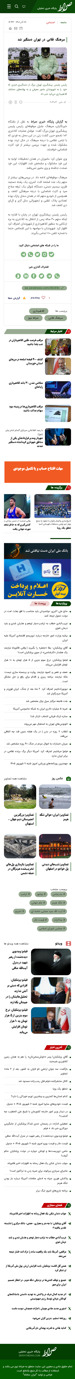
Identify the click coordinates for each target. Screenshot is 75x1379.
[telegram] (49, 276)
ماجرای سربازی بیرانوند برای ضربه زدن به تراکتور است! (39, 1171)
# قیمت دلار (40, 920)
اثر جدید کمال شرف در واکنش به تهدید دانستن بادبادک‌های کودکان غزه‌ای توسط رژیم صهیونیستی (37, 1296)
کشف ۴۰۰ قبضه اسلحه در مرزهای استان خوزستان (26, 361)
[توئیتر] (37, 254)
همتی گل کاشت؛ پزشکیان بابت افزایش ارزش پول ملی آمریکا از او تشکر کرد (36, 1268)
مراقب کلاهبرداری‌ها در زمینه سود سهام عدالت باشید (26, 409)
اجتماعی (50, 22)
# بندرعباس (59, 894)
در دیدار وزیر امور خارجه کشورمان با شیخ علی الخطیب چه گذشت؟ (36, 1113)
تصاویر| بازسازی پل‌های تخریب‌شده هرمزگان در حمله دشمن (20, 869)
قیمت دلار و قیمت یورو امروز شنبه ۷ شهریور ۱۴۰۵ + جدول (37, 1143)
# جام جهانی (38, 903)
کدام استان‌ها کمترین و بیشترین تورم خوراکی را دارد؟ (39, 1096)
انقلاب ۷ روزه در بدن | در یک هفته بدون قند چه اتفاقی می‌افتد (36, 733)
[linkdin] (26, 276)
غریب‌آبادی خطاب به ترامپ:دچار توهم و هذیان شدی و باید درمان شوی (36, 625)
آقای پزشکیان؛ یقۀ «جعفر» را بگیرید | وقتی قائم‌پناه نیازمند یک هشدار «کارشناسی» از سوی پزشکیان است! (36, 650)
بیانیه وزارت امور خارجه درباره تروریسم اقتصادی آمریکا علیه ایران (36, 638)
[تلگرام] (23, 254)
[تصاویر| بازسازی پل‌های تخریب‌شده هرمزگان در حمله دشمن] (20, 846)
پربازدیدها (61, 603)
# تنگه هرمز (58, 903)
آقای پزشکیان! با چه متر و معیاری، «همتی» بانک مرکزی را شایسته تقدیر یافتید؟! (35, 1226)
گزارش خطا (14, 298)
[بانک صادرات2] (37, 570)
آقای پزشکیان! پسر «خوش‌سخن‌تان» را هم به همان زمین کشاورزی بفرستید (36, 1059)
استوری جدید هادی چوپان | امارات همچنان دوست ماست (39, 1308)
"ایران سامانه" (30, 1375)
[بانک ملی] (37, 551)
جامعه (63, 22)
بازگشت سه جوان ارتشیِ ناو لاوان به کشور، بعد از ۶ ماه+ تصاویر (36, 1071)
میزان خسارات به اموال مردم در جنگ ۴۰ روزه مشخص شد (37, 744)
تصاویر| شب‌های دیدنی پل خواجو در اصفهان (55, 866)
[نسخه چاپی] (10, 28)
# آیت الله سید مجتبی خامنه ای (48, 911)
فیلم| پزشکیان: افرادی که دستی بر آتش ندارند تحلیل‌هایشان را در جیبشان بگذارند (16, 991)
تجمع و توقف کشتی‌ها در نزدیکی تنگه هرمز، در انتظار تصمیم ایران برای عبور (37, 1282)
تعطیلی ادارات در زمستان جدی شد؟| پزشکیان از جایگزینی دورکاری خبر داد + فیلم (36, 1126)
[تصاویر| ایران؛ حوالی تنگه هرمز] (55, 796)
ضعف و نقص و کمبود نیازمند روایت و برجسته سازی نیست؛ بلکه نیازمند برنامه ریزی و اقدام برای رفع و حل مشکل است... (36, 677)
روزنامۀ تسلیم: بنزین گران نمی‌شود (49, 1318)
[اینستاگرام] (44, 254)
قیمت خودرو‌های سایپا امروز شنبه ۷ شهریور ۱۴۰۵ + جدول (37, 1104)
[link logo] (37, 1352)
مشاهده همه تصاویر (15, 778)
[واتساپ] (30, 254)
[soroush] (18, 276)
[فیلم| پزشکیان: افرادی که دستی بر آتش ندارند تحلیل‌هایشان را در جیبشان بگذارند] (51, 990)
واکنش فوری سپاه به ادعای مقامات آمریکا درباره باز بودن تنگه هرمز (36, 1180)
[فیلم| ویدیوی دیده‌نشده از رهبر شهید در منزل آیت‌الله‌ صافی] (51, 962)
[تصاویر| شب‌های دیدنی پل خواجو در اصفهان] (55, 846)
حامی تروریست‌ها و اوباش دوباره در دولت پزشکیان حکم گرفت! (36, 1153)
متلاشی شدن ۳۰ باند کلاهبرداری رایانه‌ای (26, 385)
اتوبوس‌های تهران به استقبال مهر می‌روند (46, 724)
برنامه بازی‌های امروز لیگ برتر (52, 1191)
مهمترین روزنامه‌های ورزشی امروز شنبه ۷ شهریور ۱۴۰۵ (39, 763)
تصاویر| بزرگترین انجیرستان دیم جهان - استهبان (21, 819)
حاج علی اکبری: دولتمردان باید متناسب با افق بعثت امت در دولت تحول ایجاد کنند (36, 613)
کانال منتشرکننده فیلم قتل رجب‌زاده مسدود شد (43, 1081)
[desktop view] (23, 7)
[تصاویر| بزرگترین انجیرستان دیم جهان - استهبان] (20, 796)
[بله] (51, 254)
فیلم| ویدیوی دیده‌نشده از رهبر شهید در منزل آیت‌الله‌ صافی (18, 959)
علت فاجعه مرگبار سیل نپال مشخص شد (47, 701)
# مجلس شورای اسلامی (52, 928)
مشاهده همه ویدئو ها (16, 943)
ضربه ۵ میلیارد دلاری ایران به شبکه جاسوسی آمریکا (40, 709)
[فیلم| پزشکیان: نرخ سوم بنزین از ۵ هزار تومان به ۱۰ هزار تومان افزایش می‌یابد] (51, 1020)
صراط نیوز (33, 318)
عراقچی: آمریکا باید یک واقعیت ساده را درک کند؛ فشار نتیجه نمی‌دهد (37, 1254)
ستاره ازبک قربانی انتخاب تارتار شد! (49, 716)
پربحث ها (40, 603)
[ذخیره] (21, 28)
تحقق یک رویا (64, 528)
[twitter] (41, 276)
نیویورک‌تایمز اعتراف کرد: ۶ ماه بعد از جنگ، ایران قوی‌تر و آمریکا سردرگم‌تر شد (36, 691)
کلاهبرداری (38, 311)
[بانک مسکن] (37, 472)
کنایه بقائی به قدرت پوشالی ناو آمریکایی (46, 1328)
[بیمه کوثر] (37, 590)
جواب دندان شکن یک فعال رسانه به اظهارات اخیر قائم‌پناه (38, 1163)
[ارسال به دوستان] (15, 28)
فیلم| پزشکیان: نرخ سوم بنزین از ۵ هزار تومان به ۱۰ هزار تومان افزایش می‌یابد (36, 662)
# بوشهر (41, 894)
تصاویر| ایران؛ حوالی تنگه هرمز (54, 817)
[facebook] (34, 276)
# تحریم (19, 911)
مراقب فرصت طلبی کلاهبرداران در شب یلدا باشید (26, 342)
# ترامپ (25, 894)
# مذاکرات (59, 920)
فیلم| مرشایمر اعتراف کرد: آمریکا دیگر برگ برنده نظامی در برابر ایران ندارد (36, 753)
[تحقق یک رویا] (52, 506)
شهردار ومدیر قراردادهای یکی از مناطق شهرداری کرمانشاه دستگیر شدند (26, 442)
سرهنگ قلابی (55, 318)
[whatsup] (57, 276)
